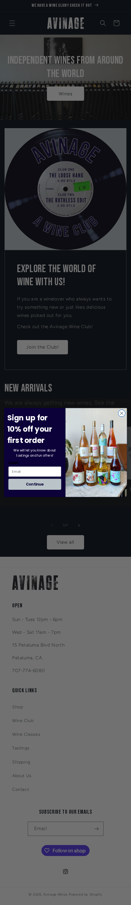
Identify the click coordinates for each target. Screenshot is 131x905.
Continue (35, 484)
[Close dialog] (122, 413)
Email (13, 462)
